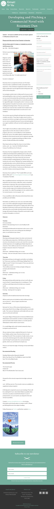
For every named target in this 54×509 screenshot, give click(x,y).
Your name (39, 40)
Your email (39, 46)
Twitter (15, 409)
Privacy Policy (27, 506)
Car (39, 89)
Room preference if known (42, 58)
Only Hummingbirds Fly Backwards (21, 174)
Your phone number (41, 52)
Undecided (40, 93)
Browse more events (18, 442)
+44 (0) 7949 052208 (10, 494)
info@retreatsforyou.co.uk (10, 492)
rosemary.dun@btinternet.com (15, 401)
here (29, 409)
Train (39, 91)
